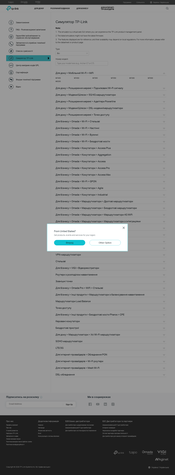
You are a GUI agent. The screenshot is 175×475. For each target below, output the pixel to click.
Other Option (105, 242)
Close (123, 228)
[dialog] (87, 237)
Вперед (69, 242)
